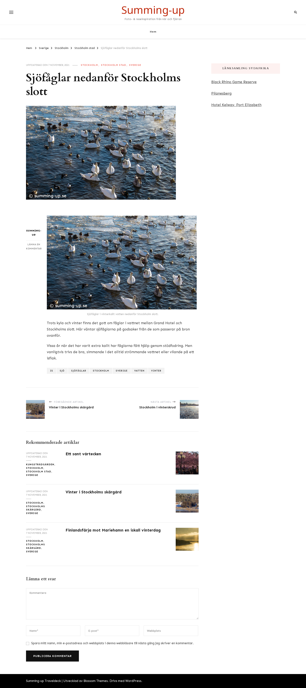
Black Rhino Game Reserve (234, 82)
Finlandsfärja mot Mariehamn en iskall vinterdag (113, 530)
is (51, 370)
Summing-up (153, 10)
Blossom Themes (95, 681)
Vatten (139, 370)
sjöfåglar (78, 370)
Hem (153, 31)
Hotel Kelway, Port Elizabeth (236, 105)
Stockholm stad (113, 65)
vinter (156, 370)
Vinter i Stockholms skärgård (94, 492)
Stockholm (89, 65)
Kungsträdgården (40, 464)
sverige (122, 370)
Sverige (135, 65)
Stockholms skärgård (35, 508)
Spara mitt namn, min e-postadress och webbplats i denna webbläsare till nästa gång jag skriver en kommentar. (112, 643)
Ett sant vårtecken (83, 454)
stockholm (101, 370)
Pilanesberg (221, 93)
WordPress (133, 681)
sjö (62, 370)
